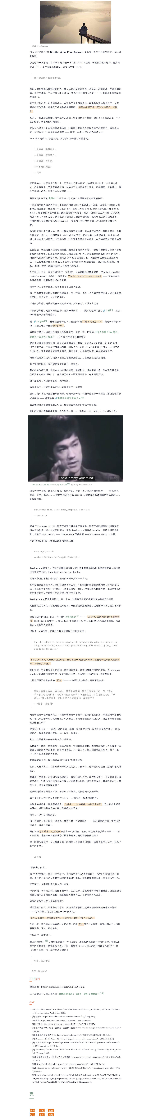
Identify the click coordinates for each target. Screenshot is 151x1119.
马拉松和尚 (71, 617)
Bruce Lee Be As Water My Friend (49, 485)
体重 (108, 311)
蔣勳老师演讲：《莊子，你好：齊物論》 (79, 994)
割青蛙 (52, 198)
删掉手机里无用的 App (69, 398)
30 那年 (40, 322)
